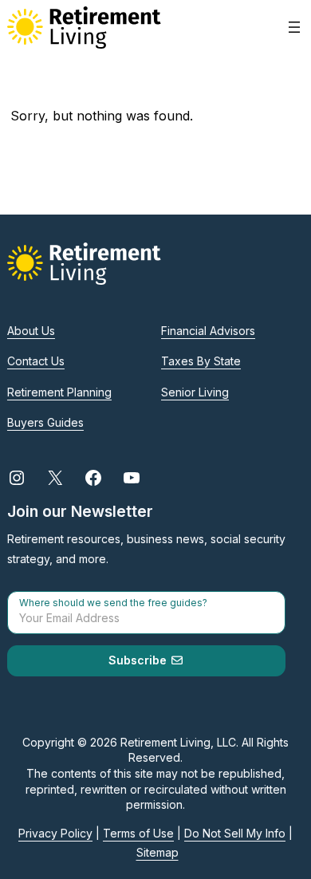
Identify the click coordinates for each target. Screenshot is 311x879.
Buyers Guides (45, 422)
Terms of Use (138, 833)
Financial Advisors (208, 330)
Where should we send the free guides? (113, 603)
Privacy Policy (55, 833)
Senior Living (195, 392)
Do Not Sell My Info (234, 833)
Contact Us (36, 361)
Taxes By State (201, 361)
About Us (31, 330)
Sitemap (157, 852)
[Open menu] (294, 27)
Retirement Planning (59, 392)
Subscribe (139, 660)
